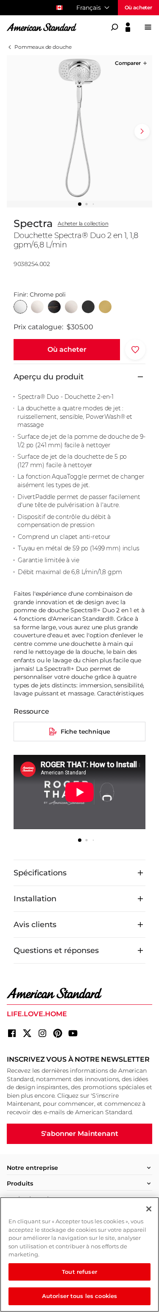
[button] (131, 63)
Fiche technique (86, 731)
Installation (35, 898)
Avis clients (35, 924)
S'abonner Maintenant (79, 1134)
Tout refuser (79, 1271)
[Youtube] (73, 1033)
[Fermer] (148, 1209)
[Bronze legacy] (54, 307)
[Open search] (114, 27)
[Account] (128, 27)
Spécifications (40, 872)
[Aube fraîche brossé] (105, 307)
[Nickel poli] (37, 307)
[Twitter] (27, 1033)
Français (88, 7)
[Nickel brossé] (71, 307)
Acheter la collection (83, 223)
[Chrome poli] (20, 307)
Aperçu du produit (49, 376)
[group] (79, 128)
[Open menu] (148, 27)
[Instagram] (42, 1033)
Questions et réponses (56, 950)
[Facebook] (12, 1033)
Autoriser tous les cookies (79, 1295)
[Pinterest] (58, 1033)
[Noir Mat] (88, 307)
